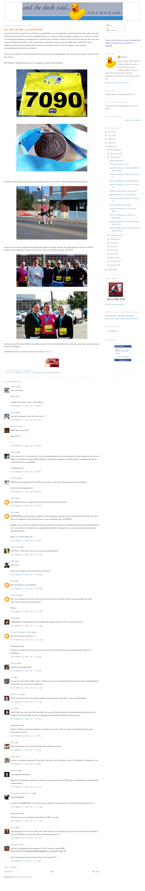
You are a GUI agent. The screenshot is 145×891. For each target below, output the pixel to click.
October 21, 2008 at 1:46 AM (26, 750)
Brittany (14, 663)
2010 (110, 139)
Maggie (124, 57)
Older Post (96, 871)
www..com (113, 331)
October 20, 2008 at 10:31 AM (26, 688)
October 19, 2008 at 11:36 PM (26, 588)
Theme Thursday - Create (119, 164)
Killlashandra (16, 694)
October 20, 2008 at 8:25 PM (26, 736)
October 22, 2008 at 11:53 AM (26, 821)
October (113, 157)
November (114, 153)
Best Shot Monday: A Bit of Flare (122, 194)
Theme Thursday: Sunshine (120, 205)
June (112, 246)
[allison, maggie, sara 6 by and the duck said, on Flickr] (52, 338)
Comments (112, 30)
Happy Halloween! (117, 160)
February (114, 261)
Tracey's (48, 351)
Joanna (13, 452)
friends (46, 372)
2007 (110, 269)
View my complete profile (117, 83)
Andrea (13, 386)
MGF (13, 561)
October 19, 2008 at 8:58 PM (26, 471)
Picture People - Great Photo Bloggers (119, 315)
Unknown (14, 595)
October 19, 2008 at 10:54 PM (26, 554)
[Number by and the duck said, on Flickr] (52, 117)
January (113, 265)
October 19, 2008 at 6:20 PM (26, 405)
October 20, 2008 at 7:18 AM (26, 656)
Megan (13, 412)
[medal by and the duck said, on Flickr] (52, 171)
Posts (110, 25)
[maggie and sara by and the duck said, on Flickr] (52, 239)
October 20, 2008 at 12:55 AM (26, 639)
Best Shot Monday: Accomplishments (23, 29)
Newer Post (8, 871)
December (114, 149)
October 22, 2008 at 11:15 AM (26, 807)
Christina (14, 478)
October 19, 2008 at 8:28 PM (26, 445)
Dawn (13, 512)
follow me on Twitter (133, 120)
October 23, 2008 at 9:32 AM (26, 838)
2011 (110, 135)
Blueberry (14, 426)
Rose (13, 742)
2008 (110, 146)
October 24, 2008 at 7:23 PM (26, 861)
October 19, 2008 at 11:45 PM (26, 611)
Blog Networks (122, 360)
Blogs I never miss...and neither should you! (122, 318)
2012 (110, 131)
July (112, 242)
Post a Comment (10, 867)
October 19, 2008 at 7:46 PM (26, 420)
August (113, 239)
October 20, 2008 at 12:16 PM (26, 701)
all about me (18, 372)
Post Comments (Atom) (23, 877)
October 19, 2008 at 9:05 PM (26, 505)
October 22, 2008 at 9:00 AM (26, 787)
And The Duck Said (121, 351)
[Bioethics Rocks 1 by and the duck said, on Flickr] (52, 286)
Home (52, 871)
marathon (56, 372)
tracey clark (15, 547)
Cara (12, 708)
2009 (110, 142)
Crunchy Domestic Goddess (21, 632)
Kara (12, 581)
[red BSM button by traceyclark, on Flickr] (52, 367)
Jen (12, 677)
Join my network (123, 356)
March (113, 257)
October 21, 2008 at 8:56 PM (26, 764)
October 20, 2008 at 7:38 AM (26, 670)
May (112, 250)
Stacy (13, 827)
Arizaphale (15, 844)
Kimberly (14, 770)
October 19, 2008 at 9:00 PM (26, 491)
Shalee (13, 756)
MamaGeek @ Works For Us (21, 793)
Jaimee (13, 618)
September (114, 235)
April (112, 253)
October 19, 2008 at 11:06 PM (26, 574)
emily (13, 498)
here (112, 105)
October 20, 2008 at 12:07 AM (26, 625)
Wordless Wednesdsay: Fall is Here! (123, 191)
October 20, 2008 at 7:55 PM (26, 719)
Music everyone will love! (115, 304)
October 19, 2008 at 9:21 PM (26, 540)
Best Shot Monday (33, 372)
